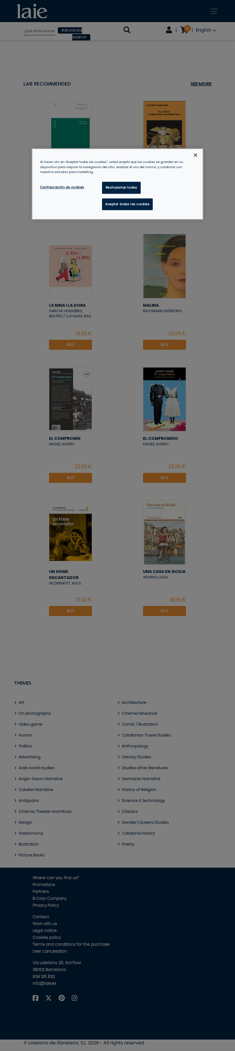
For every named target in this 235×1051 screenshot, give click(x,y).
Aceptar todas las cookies (127, 204)
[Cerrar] (195, 155)
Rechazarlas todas (121, 187)
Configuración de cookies (62, 187)
